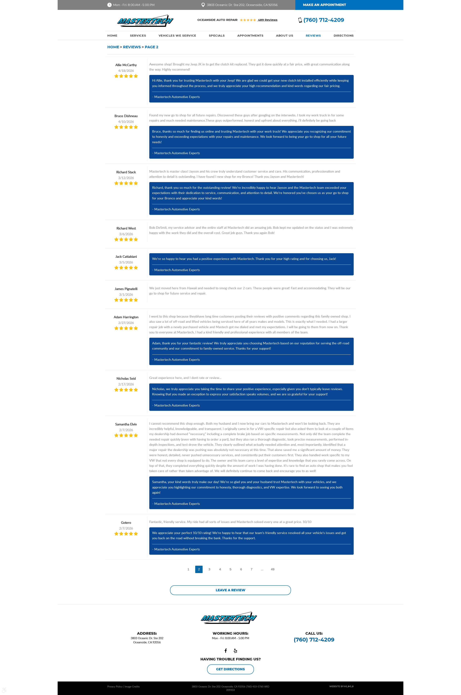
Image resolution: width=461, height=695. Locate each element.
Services (138, 35)
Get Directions (230, 669)
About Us (284, 35)
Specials (217, 35)
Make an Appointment (324, 5)
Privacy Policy (114, 686)
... (262, 569)
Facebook (225, 651)
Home (112, 35)
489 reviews (267, 20)
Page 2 (151, 47)
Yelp (235, 651)
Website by (341, 686)
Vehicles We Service (177, 35)
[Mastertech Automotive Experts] (147, 20)
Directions (344, 35)
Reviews (313, 35)
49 (272, 569)
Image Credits (132, 686)
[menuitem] (112, 35)
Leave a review (230, 590)
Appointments (250, 35)
